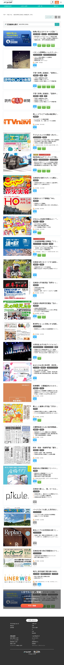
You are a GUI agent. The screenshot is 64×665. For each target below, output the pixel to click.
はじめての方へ (35, 638)
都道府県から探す (14, 641)
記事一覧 (40, 6)
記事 (33, 625)
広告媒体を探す (8, 6)
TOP (4, 14)
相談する (56, 6)
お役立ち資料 (24, 6)
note (33, 631)
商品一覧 (9, 14)
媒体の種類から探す (14, 638)
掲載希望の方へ (35, 641)
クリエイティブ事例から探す (16, 645)
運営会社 (12, 625)
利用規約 (34, 643)
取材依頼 (34, 633)
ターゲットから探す (14, 639)
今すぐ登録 (32, 606)
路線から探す (13, 643)
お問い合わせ (32, 620)
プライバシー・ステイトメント (38, 645)
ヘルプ (33, 639)
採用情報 (12, 627)
